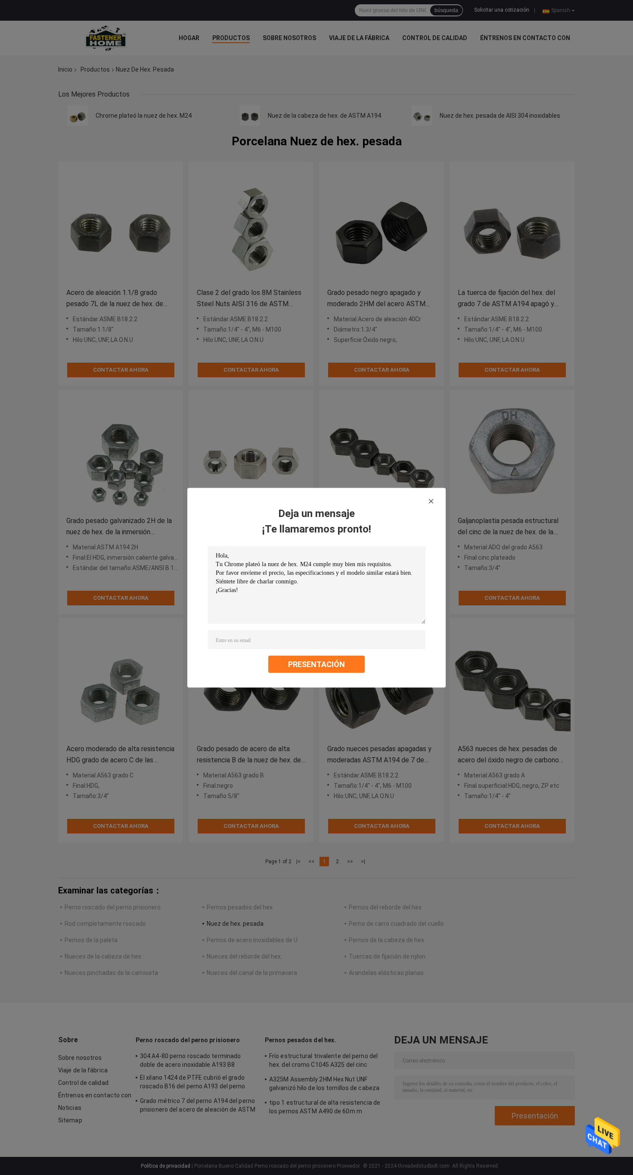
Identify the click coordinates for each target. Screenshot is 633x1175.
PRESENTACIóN (316, 663)
